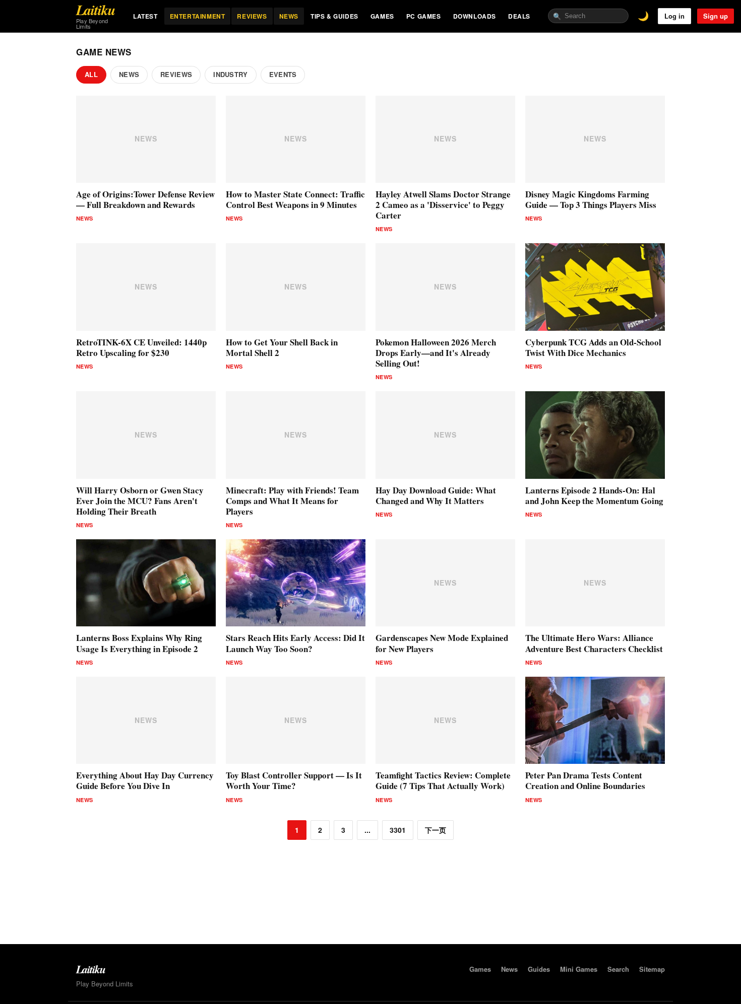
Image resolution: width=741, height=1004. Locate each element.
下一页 (435, 830)
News (129, 74)
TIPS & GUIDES (334, 16)
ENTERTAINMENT (197, 16)
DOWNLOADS (474, 16)
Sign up (715, 16)
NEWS (288, 16)
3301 (398, 830)
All (91, 74)
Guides (539, 969)
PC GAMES (423, 16)
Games (480, 969)
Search (618, 969)
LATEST (145, 16)
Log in (674, 16)
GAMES (382, 16)
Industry (230, 74)
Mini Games (578, 969)
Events (283, 74)
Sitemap (652, 969)
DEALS (519, 16)
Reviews (176, 74)
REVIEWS (252, 16)
